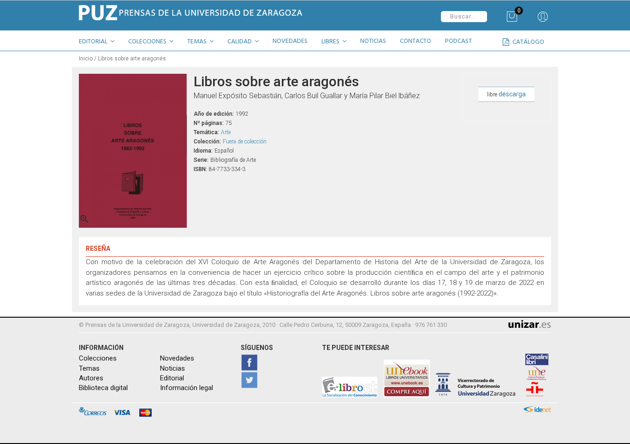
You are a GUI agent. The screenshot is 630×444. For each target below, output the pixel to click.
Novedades (177, 358)
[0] (511, 20)
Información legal (186, 388)
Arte (226, 132)
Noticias (172, 368)
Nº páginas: (209, 123)
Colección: (207, 141)
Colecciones (98, 358)
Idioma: (203, 151)
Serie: (201, 160)
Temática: (206, 132)
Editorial (172, 378)
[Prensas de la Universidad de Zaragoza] (193, 12)
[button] (100, 43)
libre (506, 94)
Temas (89, 368)
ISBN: (200, 169)
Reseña (98, 248)
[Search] (542, 20)
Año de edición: (214, 114)
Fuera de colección (245, 141)
